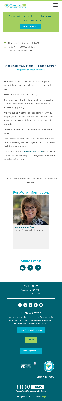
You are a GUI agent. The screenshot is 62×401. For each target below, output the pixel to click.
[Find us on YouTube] (36, 305)
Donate (31, 339)
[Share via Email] (23, 268)
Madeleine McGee (24, 227)
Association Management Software (31, 391)
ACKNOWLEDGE (31, 26)
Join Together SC (31, 350)
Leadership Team (33, 151)
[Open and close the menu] (45, 5)
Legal (44, 397)
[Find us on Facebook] (20, 305)
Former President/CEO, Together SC (29, 231)
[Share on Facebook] (30, 268)
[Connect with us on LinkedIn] (25, 305)
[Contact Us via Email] (41, 305)
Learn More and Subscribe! (31, 330)
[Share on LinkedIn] (38, 268)
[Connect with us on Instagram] (30, 305)
